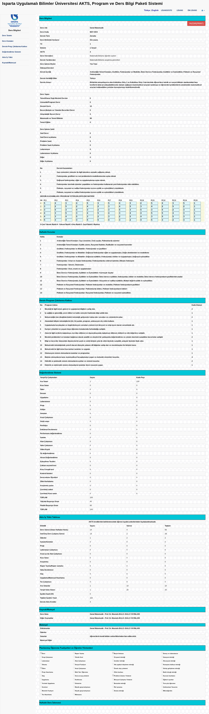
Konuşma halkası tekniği (171, 664)
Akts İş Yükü (7, 57)
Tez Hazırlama (47, 694)
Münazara (78, 694)
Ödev (44, 668)
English (155, 10)
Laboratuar (45, 661)
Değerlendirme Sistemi (11, 52)
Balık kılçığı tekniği (169, 672)
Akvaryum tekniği (169, 661)
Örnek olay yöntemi (121, 668)
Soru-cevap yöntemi (82, 676)
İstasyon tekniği (168, 657)
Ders (43, 653)
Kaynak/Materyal (9, 63)
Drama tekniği (119, 691)
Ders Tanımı (7, 36)
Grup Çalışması (47, 657)
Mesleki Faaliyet (47, 691)
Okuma (44, 664)
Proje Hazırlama (47, 672)
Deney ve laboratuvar (170, 653)
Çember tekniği (119, 661)
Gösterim (78, 683)
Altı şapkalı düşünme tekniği (124, 664)
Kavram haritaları (169, 676)
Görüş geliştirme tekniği (171, 668)
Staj (43, 676)
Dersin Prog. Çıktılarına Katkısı (14, 47)
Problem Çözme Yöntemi (122, 676)
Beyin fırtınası (119, 653)
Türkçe (147, 10)
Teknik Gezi (79, 657)
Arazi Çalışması (80, 668)
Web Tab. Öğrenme (81, 672)
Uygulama (45, 679)
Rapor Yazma (79, 653)
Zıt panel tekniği (119, 657)
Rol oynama (118, 687)
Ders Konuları (7, 41)
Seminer (45, 687)
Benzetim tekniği (120, 683)
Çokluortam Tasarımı (170, 687)
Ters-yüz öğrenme (169, 683)
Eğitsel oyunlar (168, 679)
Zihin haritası (118, 672)
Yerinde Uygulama (48, 683)
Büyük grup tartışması (82, 687)
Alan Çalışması (80, 661)
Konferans (78, 679)
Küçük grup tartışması (82, 691)
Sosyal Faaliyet (80, 664)
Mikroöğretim (167, 691)
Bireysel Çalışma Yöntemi (123, 679)
